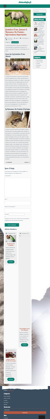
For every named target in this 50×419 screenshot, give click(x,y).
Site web (6, 214)
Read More (10, 261)
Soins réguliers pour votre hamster (25, 329)
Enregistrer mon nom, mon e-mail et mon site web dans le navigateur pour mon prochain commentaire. (17, 219)
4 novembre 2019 (25, 233)
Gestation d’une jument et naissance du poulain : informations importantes (16, 32)
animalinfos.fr (10, 390)
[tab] (5, 6)
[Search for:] (40, 11)
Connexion (6, 418)
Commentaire (8, 175)
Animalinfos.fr (25, 2)
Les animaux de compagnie (11, 244)
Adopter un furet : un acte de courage (11, 360)
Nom (6, 199)
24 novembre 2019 (11, 350)
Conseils (38, 63)
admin (17, 38)
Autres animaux (15, 42)
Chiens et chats (39, 61)
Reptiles (38, 66)
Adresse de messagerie (10, 206)
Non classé (38, 65)
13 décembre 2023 (11, 233)
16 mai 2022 (9, 38)
